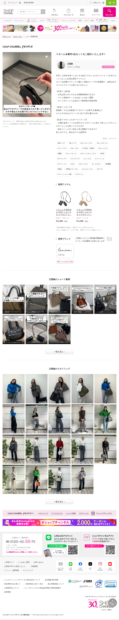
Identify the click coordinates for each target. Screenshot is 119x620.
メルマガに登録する (60, 569)
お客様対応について (11, 588)
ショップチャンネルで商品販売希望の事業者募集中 (42, 588)
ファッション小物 (64, 174)
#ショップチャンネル (104, 513)
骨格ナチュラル (72, 169)
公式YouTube (109, 569)
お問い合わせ (38, 562)
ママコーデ (75, 159)
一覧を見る (58, 352)
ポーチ (100, 169)
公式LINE (70, 569)
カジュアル (103, 148)
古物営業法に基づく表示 (34, 584)
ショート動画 (71, 513)
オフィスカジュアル (88, 153)
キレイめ (74, 148)
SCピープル (17, 37)
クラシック (62, 164)
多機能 (108, 164)
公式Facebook (80, 569)
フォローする (108, 67)
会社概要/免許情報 (51, 580)
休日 (102, 153)
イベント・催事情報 (11, 570)
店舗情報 (34, 566)
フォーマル (62, 148)
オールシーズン (87, 143)
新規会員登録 (29, 2)
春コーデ (61, 143)
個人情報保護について (56, 584)
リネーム (79, 174)
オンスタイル (102, 143)
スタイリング (43, 513)
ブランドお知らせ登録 (66, 261)
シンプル (88, 159)
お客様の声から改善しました (14, 566)
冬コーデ (73, 143)
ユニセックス (88, 169)
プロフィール (84, 513)
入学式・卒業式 (88, 148)
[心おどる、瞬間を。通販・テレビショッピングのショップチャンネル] (8, 11)
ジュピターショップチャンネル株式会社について (22, 580)
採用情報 (7, 592)
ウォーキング (71, 153)
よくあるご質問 (24, 562)
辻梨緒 (70, 64)
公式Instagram (100, 569)
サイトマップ (28, 570)
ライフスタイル (57, 513)
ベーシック (100, 159)
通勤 (60, 153)
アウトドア (62, 159)
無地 (60, 169)
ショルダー (97, 164)
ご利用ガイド (9, 562)
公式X (90, 569)
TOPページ (7, 37)
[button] (110, 584)
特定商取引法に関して (12, 584)
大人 (73, 164)
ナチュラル (84, 164)
